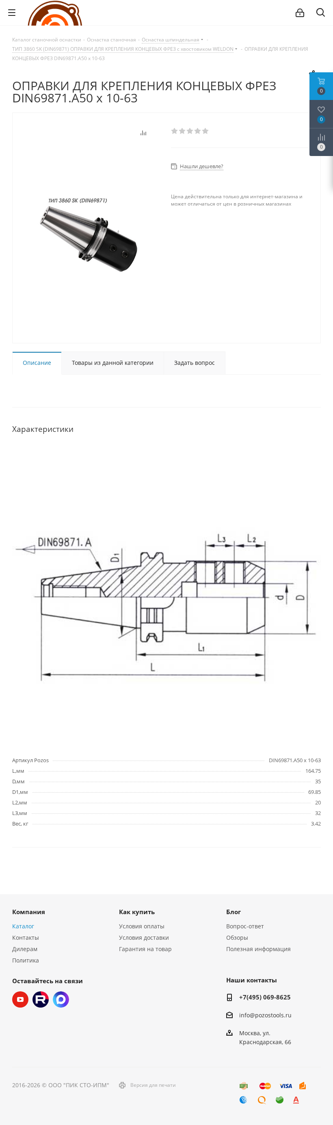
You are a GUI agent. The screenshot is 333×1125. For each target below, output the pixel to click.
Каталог (23, 926)
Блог (233, 912)
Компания (28, 912)
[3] (190, 131)
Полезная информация (258, 949)
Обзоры (237, 937)
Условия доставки (144, 937)
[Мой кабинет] (300, 13)
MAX (61, 999)
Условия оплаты (141, 926)
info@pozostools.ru (265, 1015)
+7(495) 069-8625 (265, 997)
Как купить (137, 912)
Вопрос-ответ (245, 926)
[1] (175, 131)
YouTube (20, 999)
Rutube (40, 999)
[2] (182, 131)
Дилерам (24, 949)
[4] (198, 131)
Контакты (25, 937)
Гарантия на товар (145, 949)
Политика (25, 960)
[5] (206, 131)
